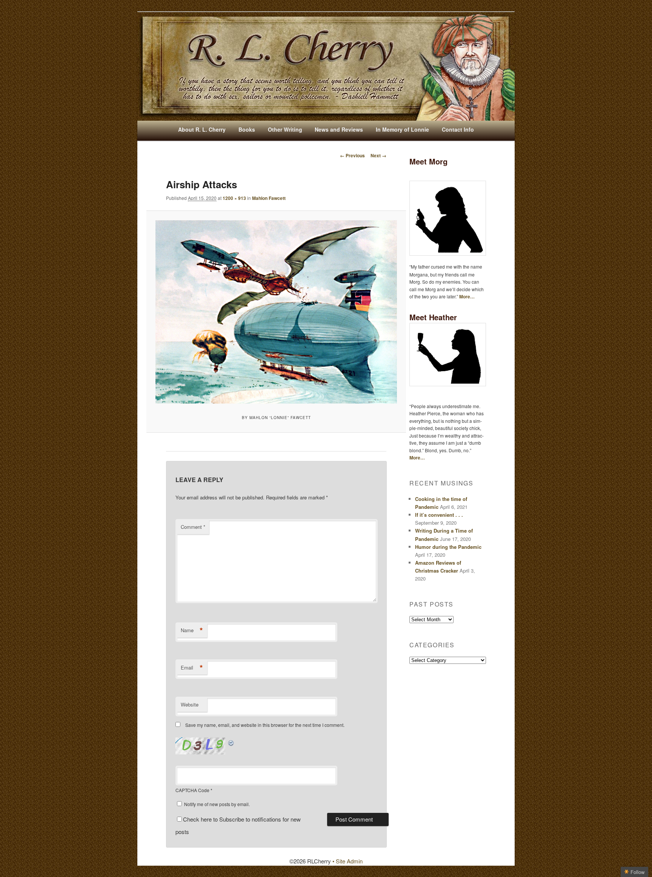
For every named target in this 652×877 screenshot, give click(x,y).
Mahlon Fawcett (269, 198)
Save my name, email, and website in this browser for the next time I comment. (264, 725)
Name (192, 630)
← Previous (352, 155)
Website (189, 704)
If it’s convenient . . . (439, 514)
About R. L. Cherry (202, 129)
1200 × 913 (234, 198)
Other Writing (285, 129)
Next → (378, 155)
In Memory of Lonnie (402, 129)
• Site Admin (347, 861)
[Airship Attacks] (276, 312)
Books (246, 129)
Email (192, 668)
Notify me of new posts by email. (217, 804)
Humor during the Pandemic (448, 546)
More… (467, 296)
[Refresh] (231, 742)
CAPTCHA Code (192, 790)
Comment (193, 526)
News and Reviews (339, 129)
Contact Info (458, 129)
